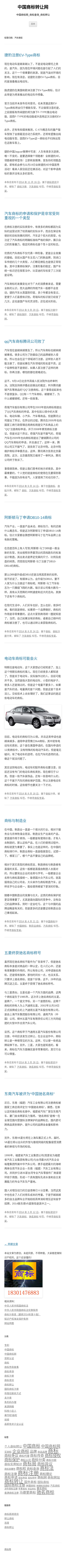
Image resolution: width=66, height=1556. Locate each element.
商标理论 (46, 1474)
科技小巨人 (10, 1411)
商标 (24, 490)
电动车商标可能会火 (20, 659)
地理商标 (31, 1485)
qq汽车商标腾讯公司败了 (24, 342)
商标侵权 (53, 1455)
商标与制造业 (15, 821)
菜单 (33, 24)
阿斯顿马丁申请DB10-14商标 (28, 518)
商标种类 (22, 1478)
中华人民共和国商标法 (16, 1305)
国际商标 (43, 1482)
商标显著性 (9, 1469)
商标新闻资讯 (11, 1514)
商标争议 (11, 1456)
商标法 (47, 1468)
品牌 (33, 1452)
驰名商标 (33, 1066)
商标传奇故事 (11, 1367)
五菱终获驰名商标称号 (22, 953)
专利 (6, 1345)
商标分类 (38, 1460)
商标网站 (53, 1477)
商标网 (42, 1477)
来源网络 (9, 1406)
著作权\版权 (10, 1415)
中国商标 (50, 486)
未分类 (8, 1397)
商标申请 (11, 1477)
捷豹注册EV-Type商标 (22, 55)
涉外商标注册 (11, 1489)
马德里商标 (27, 1492)
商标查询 (9, 1371)
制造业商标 (35, 925)
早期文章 (11, 1244)
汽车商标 (33, 186)
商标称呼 (32, 1478)
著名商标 (42, 1488)
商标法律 (10, 1474)
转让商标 (9, 1518)
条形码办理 (10, 1402)
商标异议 (45, 1464)
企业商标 (20, 1451)
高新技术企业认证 (13, 1424)
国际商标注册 (11, 1389)
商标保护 (22, 314)
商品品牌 (42, 1452)
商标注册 (22, 186)
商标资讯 (51, 182)
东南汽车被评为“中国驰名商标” (29, 1094)
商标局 (29, 1463)
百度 (6, 1522)
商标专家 (51, 635)
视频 (6, 1419)
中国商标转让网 (33, 7)
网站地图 (9, 1323)
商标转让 (9, 1384)
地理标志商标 (43, 1486)
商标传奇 (37, 1456)
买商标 (8, 1452)
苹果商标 (22, 1489)
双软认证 (9, 1358)
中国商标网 (10, 1354)
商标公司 (26, 1460)
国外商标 (30, 1482)
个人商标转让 (13, 1446)
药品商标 (32, 1489)
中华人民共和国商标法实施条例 (21, 1310)
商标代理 (24, 1455)
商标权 (21, 1469)
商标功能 (51, 1460)
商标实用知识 (13, 1464)
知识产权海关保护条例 (16, 1318)
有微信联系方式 (12, 1393)
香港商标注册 (11, 1493)
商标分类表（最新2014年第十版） (22, 1314)
